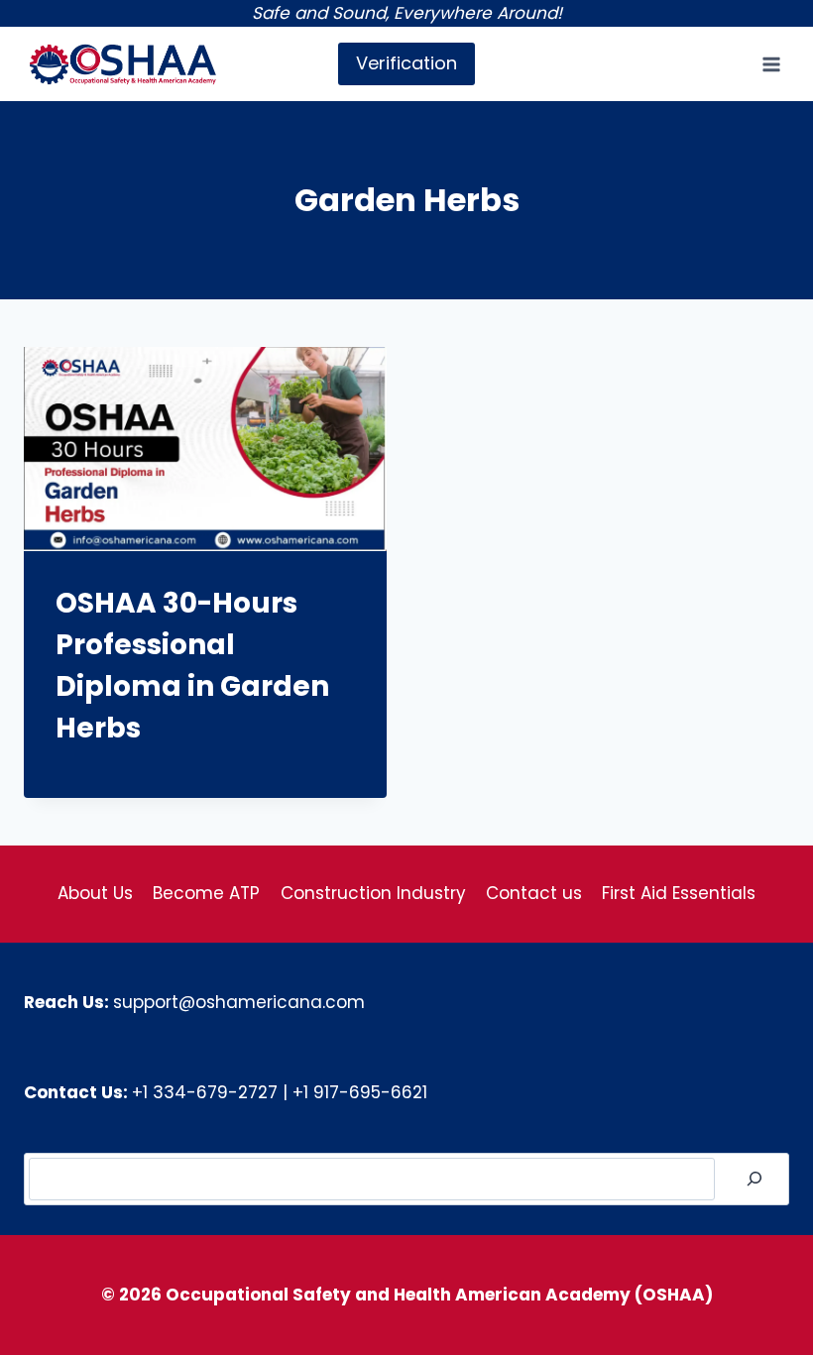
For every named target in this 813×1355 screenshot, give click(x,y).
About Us (95, 893)
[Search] (754, 1179)
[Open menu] (771, 64)
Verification (406, 63)
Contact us (534, 893)
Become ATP (206, 893)
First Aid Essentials (678, 893)
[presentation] (205, 449)
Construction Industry (373, 893)
